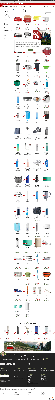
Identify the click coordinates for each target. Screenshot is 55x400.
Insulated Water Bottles (17, 393)
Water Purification (16, 395)
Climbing (21, 6)
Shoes (14, 6)
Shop (1, 0)
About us (42, 375)
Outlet (37, 6)
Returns (29, 379)
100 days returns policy (35, 359)
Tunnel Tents (29, 393)
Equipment (17, 6)
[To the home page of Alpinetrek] (4, 6)
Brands (34, 6)
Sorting (44, 13)
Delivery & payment (30, 375)
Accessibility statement (44, 380)
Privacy (30, 381)
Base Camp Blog (5, 0)
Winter (27, 6)
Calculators (2, 392)
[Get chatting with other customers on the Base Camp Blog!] (18, 377)
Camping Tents (29, 392)
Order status (29, 376)
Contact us (29, 378)
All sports (30, 6)
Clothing (10, 6)
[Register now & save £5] (27, 346)
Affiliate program (43, 378)
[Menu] (54, 397)
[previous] (43, 88)
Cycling (24, 6)
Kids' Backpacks (43, 395)
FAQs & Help (29, 377)
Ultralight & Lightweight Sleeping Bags (46, 393)
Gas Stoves (15, 392)
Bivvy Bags (42, 394)
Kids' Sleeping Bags (43, 392)
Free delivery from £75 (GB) (7, 359)
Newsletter (42, 377)
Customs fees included (22, 359)
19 (32, 319)
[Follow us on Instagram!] (15, 377)
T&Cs (28, 381)
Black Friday (2, 393)
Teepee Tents (29, 393)
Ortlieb (1, 394)
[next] (21, 215)
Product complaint (30, 380)
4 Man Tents (29, 395)
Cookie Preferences (30, 382)
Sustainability (43, 381)
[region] (28, 46)
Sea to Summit (2, 393)
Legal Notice (42, 379)
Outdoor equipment (17, 9)
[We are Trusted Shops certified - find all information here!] (43, 359)
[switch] (53, 399)
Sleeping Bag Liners (43, 393)
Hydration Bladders (16, 394)
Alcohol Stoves (16, 393)
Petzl (1, 395)
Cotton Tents (29, 394)
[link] (8, 9)
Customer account (43, 376)
